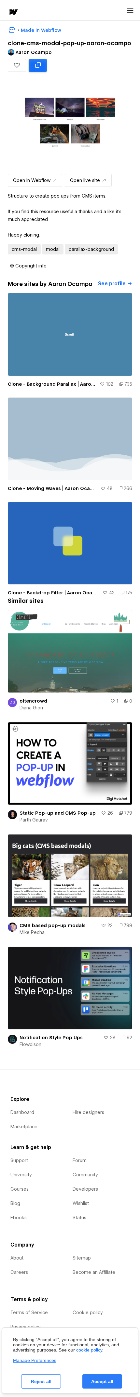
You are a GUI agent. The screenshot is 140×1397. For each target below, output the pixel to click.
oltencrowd (33, 701)
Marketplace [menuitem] (23, 1126)
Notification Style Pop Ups (51, 1037)
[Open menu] (130, 10)
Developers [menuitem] (85, 1189)
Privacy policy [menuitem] (25, 1326)
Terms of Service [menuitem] (29, 1312)
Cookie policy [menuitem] (88, 1312)
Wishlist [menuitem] (81, 1203)
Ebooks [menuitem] (18, 1217)
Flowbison (30, 1044)
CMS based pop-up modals (53, 925)
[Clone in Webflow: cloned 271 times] (38, 65)
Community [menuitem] (85, 1174)
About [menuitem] (16, 1258)
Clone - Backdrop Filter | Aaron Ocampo (54, 592)
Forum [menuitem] (80, 1160)
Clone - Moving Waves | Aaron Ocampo (53, 488)
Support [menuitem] (19, 1160)
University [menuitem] (21, 1174)
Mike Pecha (32, 932)
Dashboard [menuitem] (22, 1112)
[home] (13, 12)
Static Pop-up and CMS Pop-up (58, 813)
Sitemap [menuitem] (82, 1258)
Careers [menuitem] (19, 1272)
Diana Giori (31, 707)
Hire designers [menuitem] (88, 1112)
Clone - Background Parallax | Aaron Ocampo (52, 384)
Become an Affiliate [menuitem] (94, 1272)
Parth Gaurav (34, 819)
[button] (17, 65)
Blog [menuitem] (15, 1203)
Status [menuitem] (79, 1217)
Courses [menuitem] (19, 1189)
